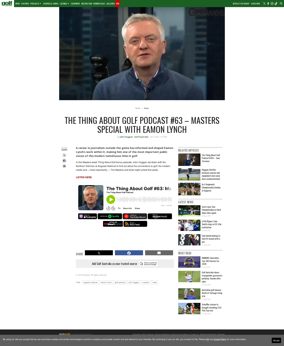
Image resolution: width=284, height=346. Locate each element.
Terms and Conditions (180, 334)
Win (117, 3)
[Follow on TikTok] (276, 3)
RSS (144, 334)
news (155, 282)
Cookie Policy (220, 339)
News (17, 3)
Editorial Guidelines (208, 334)
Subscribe (255, 3)
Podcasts (34, 3)
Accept (276, 340)
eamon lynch (106, 282)
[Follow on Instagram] (272, 3)
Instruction (86, 3)
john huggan (134, 282)
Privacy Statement (162, 334)
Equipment (75, 3)
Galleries (110, 3)
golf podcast (120, 282)
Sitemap (150, 334)
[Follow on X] (264, 3)
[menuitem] (7, 3)
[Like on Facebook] (268, 3)
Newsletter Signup (241, 3)
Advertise (221, 334)
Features (25, 3)
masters (145, 282)
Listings (63, 3)
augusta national (90, 282)
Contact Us (194, 334)
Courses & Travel (51, 3)
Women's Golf (99, 3)
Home (137, 108)
